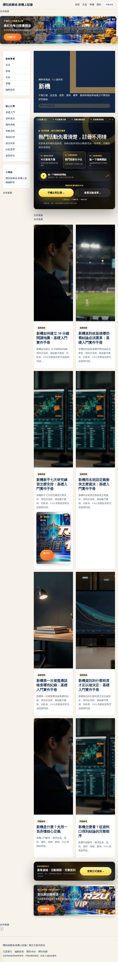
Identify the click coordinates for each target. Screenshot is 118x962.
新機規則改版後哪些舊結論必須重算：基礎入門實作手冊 (94, 338)
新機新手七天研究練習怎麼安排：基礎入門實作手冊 (51, 484)
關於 (99, 4)
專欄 (92, 4)
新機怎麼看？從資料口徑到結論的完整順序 (94, 831)
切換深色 (109, 4)
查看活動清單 (92, 192)
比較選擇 (10, 149)
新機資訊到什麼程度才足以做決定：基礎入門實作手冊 (94, 685)
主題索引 (7, 951)
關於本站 (31, 951)
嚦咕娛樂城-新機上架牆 (18, 4)
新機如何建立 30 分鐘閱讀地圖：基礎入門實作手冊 (52, 338)
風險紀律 (10, 137)
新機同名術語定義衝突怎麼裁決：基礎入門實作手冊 (94, 484)
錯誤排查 (10, 143)
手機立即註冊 (56, 192)
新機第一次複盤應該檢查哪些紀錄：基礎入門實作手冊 (51, 685)
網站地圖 (42, 951)
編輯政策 (10, 89)
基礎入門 (10, 112)
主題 (84, 4)
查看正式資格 (95, 871)
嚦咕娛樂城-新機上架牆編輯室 (16, 180)
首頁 (8, 65)
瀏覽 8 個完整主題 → (48, 106)
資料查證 (10, 118)
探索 (77, 4)
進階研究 (10, 155)
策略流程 (10, 131)
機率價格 (10, 124)
